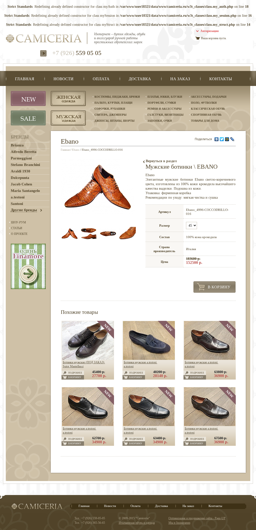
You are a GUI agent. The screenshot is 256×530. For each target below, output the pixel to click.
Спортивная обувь (206, 114)
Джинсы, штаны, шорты (114, 120)
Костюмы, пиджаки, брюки (117, 96)
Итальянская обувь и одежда (137, 523)
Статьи (16, 228)
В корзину (219, 287)
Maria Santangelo (25, 191)
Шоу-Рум (18, 222)
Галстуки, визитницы (166, 114)
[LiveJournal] (232, 139)
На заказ (188, 506)
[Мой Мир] (227, 139)
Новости (110, 506)
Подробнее (75, 373)
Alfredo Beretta (23, 152)
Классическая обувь (208, 108)
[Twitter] (221, 139)
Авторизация (209, 31)
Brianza (17, 145)
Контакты (215, 506)
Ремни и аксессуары (165, 108)
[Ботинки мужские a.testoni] (149, 359)
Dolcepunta (20, 178)
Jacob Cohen (21, 184)
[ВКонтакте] (216, 139)
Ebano (76, 149)
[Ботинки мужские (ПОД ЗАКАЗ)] (88, 359)
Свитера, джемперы (110, 114)
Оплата (135, 506)
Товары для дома (205, 120)
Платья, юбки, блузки (165, 96)
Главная (65, 149)
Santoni (17, 204)
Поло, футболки (204, 102)
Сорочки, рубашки (109, 108)
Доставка (161, 506)
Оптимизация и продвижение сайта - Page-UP (197, 518)
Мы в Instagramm (179, 523)
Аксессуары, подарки (208, 96)
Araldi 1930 (20, 171)
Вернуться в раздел (161, 161)
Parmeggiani (21, 158)
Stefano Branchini (25, 165)
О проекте (19, 234)
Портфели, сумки (162, 102)
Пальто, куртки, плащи (113, 102)
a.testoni (17, 197)
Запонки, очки (160, 120)
